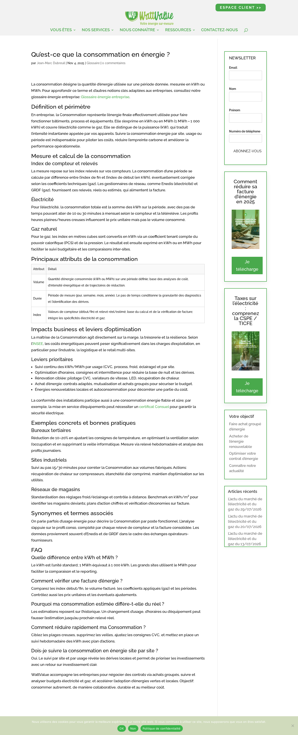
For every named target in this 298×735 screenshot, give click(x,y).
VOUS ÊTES (61, 30)
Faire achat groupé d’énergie (245, 426)
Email (233, 67)
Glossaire (93, 63)
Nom (232, 89)
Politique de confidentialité (162, 728)
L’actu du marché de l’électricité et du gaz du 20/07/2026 (245, 521)
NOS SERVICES (96, 30)
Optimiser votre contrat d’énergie (243, 456)
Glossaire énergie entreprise (105, 97)
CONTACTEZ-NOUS (219, 30)
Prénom (234, 110)
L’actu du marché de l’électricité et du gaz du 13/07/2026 (245, 538)
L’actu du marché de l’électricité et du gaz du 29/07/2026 (245, 504)
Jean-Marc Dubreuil (51, 63)
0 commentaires (113, 63)
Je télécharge (247, 265)
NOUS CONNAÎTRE (137, 30)
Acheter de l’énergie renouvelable (240, 441)
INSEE (38, 343)
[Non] (292, 725)
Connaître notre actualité (242, 468)
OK (122, 728)
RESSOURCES (178, 30)
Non (133, 728)
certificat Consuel (154, 406)
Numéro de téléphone (244, 131)
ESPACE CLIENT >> (240, 7)
